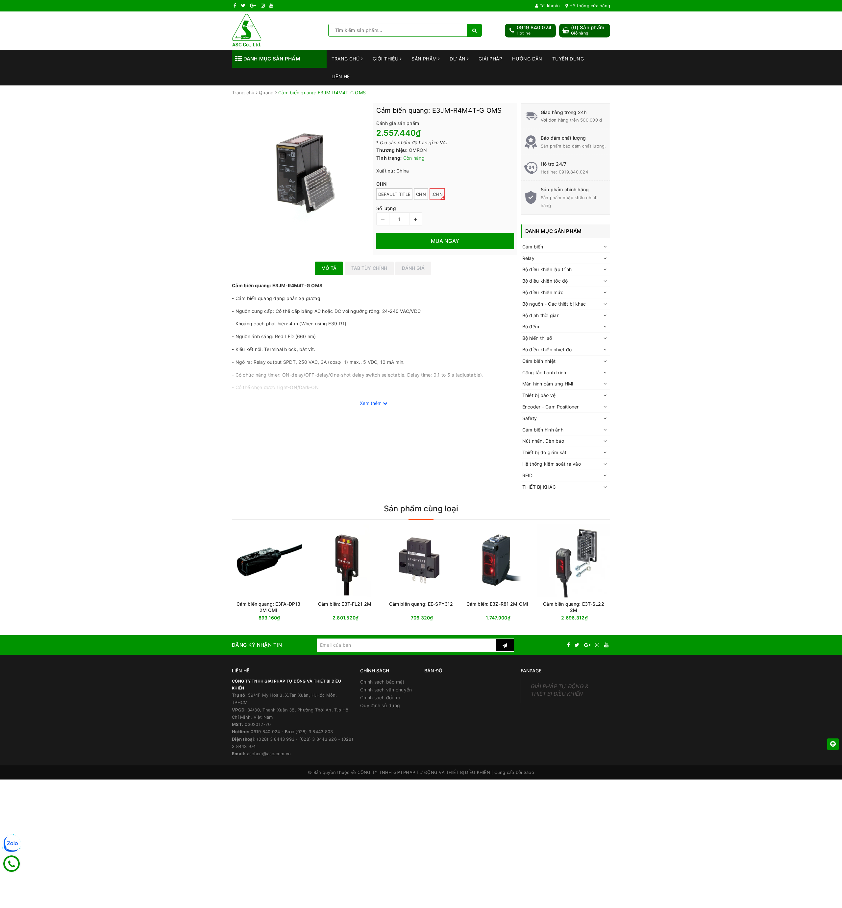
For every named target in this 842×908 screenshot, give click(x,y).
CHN (421, 194)
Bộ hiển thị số (537, 338)
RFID (527, 475)
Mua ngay (281, 618)
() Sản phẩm (587, 30)
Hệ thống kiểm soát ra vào (551, 464)
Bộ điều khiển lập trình (547, 269)
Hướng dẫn (527, 58)
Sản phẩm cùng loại (421, 508)
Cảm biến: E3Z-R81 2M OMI (497, 604)
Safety (529, 418)
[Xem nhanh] (379, 617)
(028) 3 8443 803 (314, 731)
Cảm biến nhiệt (539, 361)
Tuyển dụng (568, 58)
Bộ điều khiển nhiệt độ (547, 349)
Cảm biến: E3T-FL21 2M (344, 604)
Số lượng (386, 208)
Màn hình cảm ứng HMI (548, 383)
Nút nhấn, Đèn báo (543, 441)
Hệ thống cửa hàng (589, 5)
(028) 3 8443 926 (318, 739)
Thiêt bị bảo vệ (539, 395)
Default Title (394, 194)
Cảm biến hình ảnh (542, 429)
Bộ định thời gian (540, 315)
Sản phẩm (424, 58)
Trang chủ (346, 58)
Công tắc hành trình (544, 372)
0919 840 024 (534, 27)
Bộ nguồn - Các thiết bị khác (554, 304)
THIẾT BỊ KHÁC (539, 487)
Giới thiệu (386, 58)
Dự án (458, 58)
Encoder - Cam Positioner (550, 406)
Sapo (529, 772)
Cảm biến (532, 246)
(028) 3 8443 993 (275, 739)
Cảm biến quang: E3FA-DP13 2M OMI (268, 607)
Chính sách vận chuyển (386, 689)
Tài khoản (549, 5)
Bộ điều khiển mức (542, 292)
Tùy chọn (356, 618)
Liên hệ (341, 76)
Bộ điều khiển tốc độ (545, 281)
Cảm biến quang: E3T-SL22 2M (573, 607)
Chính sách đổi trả (380, 697)
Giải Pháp (490, 58)
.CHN (437, 194)
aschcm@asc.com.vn (269, 753)
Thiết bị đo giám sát (544, 452)
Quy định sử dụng (380, 705)
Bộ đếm (530, 326)
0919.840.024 (573, 172)
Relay (528, 258)
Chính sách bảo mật (382, 682)
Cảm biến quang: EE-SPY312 (421, 604)
